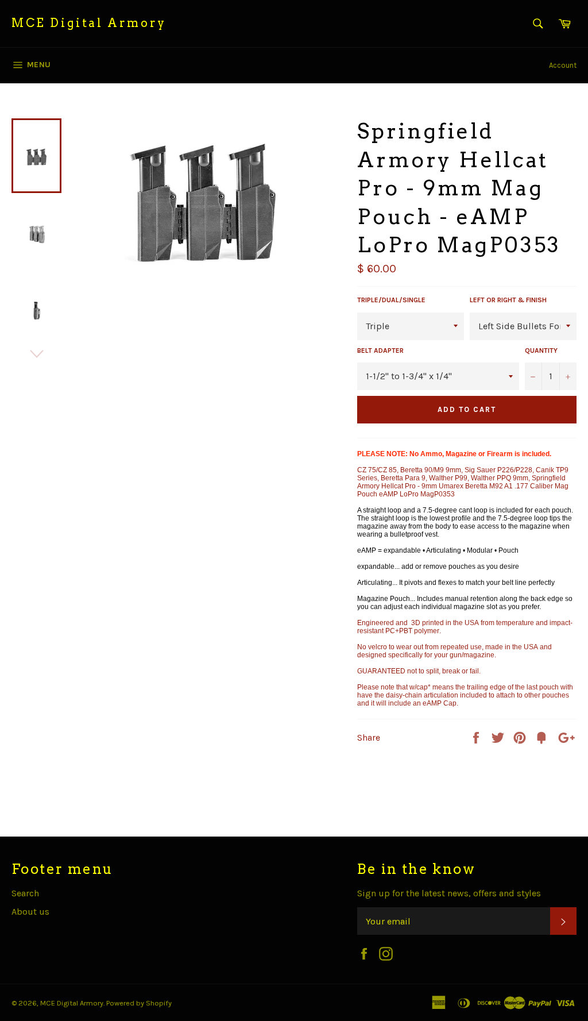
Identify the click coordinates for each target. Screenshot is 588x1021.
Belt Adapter (380, 350)
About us (30, 911)
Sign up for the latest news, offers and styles (449, 893)
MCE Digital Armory (89, 23)
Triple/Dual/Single (391, 300)
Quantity (541, 350)
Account (563, 65)
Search (25, 893)
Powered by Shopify (139, 1003)
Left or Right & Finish (508, 300)
